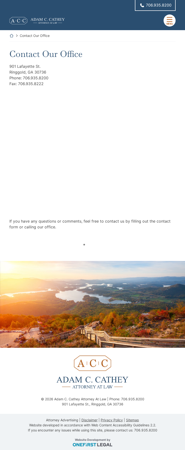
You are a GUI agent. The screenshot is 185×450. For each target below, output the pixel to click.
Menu (169, 23)
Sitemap (132, 420)
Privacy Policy (112, 420)
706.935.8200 (159, 5)
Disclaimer (89, 420)
